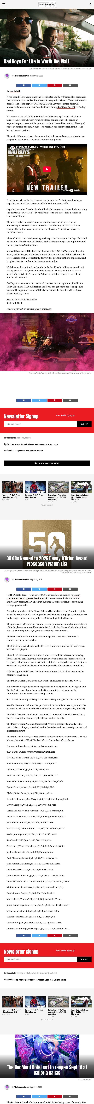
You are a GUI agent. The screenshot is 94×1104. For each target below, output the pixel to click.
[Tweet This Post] (39, 85)
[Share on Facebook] (23, 85)
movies (28, 438)
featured (20, 438)
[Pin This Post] (54, 85)
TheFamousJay (20, 76)
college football (23, 973)
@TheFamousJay (42, 308)
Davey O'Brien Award (40, 973)
